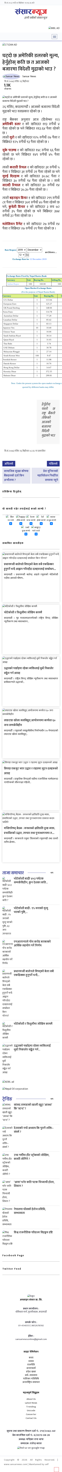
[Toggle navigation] (54, 36)
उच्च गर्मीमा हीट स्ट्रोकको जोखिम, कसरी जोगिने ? (31, 1157)
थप (52, 873)
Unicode (31, 1410)
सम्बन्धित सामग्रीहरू (13, 543)
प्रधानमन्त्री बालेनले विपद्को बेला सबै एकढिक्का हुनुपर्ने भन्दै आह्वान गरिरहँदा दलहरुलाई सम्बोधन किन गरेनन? (29, 569)
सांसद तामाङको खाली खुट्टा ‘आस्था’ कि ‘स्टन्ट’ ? (33, 1106)
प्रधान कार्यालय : (31, 1308)
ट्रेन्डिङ (7, 1099)
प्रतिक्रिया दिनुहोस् (11, 491)
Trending (31, 1407)
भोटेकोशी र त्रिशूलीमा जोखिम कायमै (23, 612)
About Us (31, 1399)
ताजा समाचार (13, 873)
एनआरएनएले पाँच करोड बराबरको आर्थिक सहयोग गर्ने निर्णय (32, 943)
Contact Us (31, 1418)
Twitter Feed (11, 1269)
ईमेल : (31, 1336)
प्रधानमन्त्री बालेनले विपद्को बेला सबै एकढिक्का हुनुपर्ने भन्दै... (34, 973)
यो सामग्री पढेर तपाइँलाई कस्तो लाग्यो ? (24, 509)
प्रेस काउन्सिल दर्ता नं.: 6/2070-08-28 (31, 1435)
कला (31, 1357)
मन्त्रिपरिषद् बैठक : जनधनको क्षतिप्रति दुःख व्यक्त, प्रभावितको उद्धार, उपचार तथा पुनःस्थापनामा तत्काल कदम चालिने (31, 833)
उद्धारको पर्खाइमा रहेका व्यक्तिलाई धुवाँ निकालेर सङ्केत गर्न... (32, 1047)
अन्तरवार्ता (31, 1368)
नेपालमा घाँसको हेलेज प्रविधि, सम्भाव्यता (30, 1211)
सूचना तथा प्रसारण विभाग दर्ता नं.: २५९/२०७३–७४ (31, 1431)
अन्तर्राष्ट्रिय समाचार (31, 1382)
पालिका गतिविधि (31, 1378)
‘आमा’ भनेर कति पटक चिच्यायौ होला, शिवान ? (34, 1184)
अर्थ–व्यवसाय (31, 1375)
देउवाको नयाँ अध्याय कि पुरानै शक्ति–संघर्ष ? (34, 1130)
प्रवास (31, 1361)
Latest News (31, 1403)
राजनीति (31, 1364)
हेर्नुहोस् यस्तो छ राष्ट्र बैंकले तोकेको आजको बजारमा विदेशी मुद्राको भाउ (48, 419)
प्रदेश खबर (31, 1371)
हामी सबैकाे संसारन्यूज (35, 17)
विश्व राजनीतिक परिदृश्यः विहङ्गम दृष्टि (33, 1232)
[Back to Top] (56, 1469)
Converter (31, 1414)
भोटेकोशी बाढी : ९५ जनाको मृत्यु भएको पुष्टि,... (31, 910)
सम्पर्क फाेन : (31, 1322)
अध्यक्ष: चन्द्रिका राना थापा (31, 1439)
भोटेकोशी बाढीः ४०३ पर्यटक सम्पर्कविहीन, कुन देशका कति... (31, 880)
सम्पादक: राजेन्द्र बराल (31, 1443)
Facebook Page (13, 1255)
